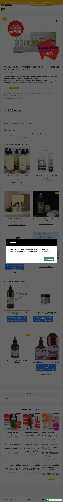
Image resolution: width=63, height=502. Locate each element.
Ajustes (40, 259)
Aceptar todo (49, 259)
